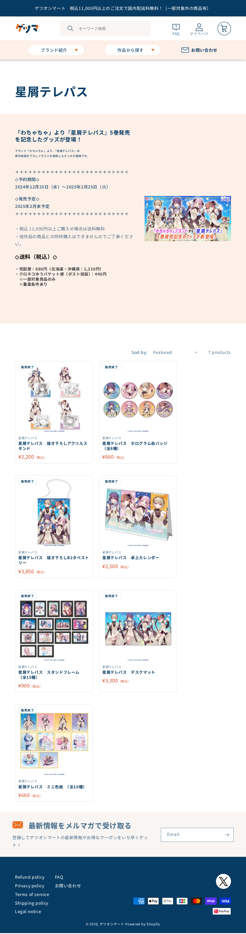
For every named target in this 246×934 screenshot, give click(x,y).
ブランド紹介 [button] (54, 50)
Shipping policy (31, 903)
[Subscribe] (226, 835)
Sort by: (139, 352)
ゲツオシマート (112, 923)
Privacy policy (29, 886)
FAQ (59, 877)
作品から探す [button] (130, 50)
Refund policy (30, 877)
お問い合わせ (68, 886)
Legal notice (28, 911)
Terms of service (32, 894)
